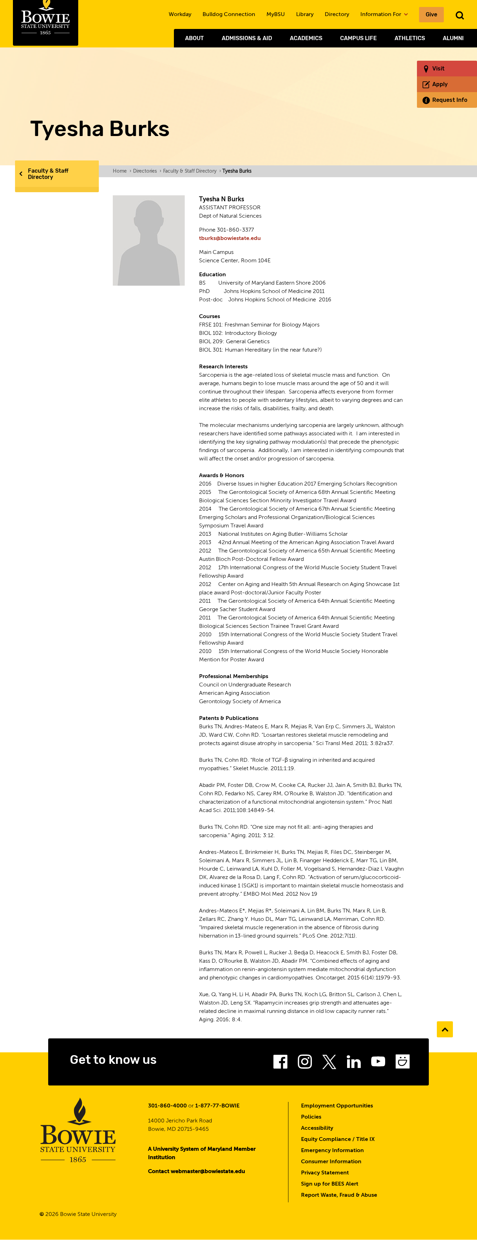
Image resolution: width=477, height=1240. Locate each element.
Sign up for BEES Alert (329, 1184)
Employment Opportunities (337, 1106)
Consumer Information (331, 1162)
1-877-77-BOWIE (217, 1106)
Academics (306, 38)
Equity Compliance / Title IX (338, 1139)
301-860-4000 (167, 1106)
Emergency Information (332, 1150)
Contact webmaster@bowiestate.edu (196, 1171)
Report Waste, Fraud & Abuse (339, 1195)
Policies (311, 1117)
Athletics (410, 38)
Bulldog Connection (229, 14)
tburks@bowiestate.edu (230, 238)
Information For (381, 14)
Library (305, 14)
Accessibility (317, 1128)
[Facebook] (280, 1064)
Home (122, 171)
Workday (180, 14)
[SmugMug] (403, 1064)
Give (431, 14)
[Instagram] (305, 1064)
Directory (337, 14)
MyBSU (275, 14)
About (194, 38)
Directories (147, 171)
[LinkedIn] (354, 1064)
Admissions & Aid (247, 38)
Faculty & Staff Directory (48, 173)
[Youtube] (378, 1064)
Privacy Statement (325, 1173)
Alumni (453, 38)
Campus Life (358, 38)
